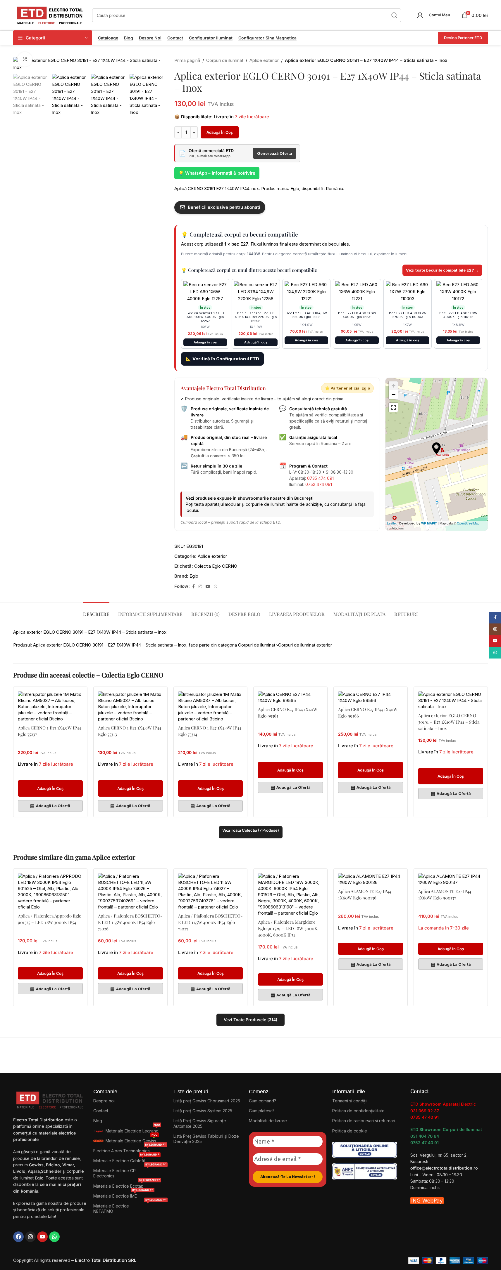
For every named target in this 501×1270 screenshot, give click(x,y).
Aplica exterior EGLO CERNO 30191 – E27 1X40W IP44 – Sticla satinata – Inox (448, 722)
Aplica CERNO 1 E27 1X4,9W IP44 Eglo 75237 (49, 731)
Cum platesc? (262, 1110)
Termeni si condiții (349, 1100)
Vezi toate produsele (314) (250, 1019)
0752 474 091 (318, 484)
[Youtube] (42, 1236)
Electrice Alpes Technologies (129, 1149)
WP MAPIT (429, 523)
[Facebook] (18, 1236)
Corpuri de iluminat (224, 60)
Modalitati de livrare (268, 1120)
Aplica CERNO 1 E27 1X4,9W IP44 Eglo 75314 (209, 731)
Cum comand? (262, 1100)
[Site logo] (49, 15)
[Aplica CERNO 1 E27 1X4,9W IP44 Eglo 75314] (210, 706)
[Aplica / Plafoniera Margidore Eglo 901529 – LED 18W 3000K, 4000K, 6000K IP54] (290, 894)
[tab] (96, 611)
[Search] (394, 15)
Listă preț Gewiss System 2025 (202, 1110)
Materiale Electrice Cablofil (126, 1159)
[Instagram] (30, 1236)
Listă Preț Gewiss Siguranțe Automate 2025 (199, 1123)
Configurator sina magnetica (267, 38)
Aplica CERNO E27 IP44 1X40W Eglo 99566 (367, 712)
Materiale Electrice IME (123, 1194)
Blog (128, 38)
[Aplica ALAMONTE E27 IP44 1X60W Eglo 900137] (450, 879)
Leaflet (392, 523)
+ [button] (393, 385)
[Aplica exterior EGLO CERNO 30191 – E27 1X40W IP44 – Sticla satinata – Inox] (450, 700)
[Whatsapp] (54, 1236)
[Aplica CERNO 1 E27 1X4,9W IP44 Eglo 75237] (50, 706)
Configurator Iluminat (211, 38)
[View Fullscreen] (393, 407)
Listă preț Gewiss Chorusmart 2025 (206, 1100)
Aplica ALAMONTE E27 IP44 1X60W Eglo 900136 (364, 894)
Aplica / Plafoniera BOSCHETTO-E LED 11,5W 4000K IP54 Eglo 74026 (130, 922)
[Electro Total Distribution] (50, 1099)
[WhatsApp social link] (215, 586)
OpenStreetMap (468, 523)
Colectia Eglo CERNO (215, 566)
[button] (50, 788)
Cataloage (108, 38)
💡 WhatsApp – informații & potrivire (216, 173)
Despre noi (150, 38)
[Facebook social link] (193, 586)
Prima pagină (187, 60)
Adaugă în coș (219, 132)
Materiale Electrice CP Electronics (129, 1172)
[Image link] (364, 1149)
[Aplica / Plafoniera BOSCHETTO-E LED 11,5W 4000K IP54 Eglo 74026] (130, 891)
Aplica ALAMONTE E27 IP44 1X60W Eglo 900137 (444, 894)
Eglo (194, 576)
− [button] (393, 394)
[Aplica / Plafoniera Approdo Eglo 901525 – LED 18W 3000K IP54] (50, 891)
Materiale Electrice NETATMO (129, 1207)
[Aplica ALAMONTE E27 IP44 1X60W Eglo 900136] (370, 879)
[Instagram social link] (200, 586)
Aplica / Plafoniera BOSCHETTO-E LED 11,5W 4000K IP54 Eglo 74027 (210, 922)
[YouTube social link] (208, 586)
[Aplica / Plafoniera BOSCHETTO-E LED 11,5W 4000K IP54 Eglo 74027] (210, 891)
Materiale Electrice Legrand (133, 1129)
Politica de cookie (349, 1130)
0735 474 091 (320, 478)
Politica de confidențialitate (358, 1110)
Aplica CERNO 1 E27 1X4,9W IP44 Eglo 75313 (129, 731)
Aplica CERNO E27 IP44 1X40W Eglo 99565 (287, 712)
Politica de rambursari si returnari (363, 1120)
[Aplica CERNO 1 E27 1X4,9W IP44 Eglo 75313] (130, 706)
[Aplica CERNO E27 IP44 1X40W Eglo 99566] (370, 697)
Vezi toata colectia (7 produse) (250, 830)
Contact (175, 38)
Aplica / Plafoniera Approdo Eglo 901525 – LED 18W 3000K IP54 (49, 919)
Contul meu (439, 15)
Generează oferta (274, 153)
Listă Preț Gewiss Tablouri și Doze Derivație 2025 (206, 1139)
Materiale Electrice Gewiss (132, 1139)
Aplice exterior (264, 60)
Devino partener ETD (463, 37)
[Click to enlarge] (25, 59)
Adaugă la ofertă (50, 806)
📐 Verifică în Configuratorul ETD (222, 359)
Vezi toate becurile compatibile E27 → (442, 270)
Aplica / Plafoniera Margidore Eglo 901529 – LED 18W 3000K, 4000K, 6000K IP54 (288, 928)
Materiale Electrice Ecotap (126, 1185)
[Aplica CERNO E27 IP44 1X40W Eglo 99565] (290, 697)
